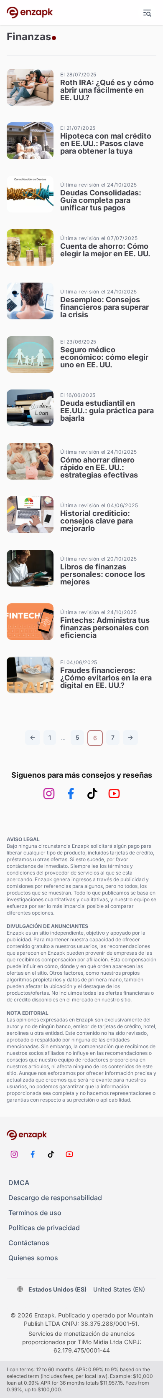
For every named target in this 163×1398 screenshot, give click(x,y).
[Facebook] (70, 793)
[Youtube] (114, 793)
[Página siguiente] (130, 737)
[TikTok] (92, 793)
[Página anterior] (32, 737)
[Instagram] (49, 793)
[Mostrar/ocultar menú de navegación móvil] (147, 12)
